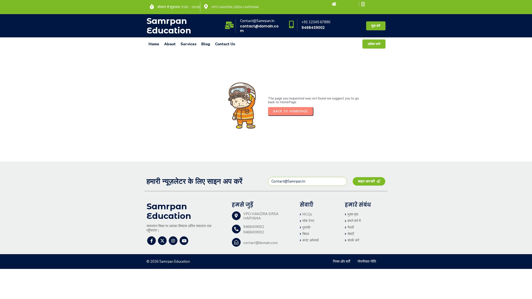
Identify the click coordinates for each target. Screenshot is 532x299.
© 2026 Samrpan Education (168, 261)
